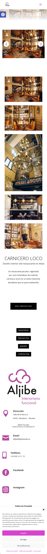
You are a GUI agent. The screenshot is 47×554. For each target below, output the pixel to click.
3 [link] (21, 55)
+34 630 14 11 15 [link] (18, 456)
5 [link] (25, 55)
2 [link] (19, 55)
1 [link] (17, 55)
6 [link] (27, 55)
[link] (3, 14)
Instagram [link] (19, 487)
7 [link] (29, 55)
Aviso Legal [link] (37, 551)
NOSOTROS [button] (23, 330)
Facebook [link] (18, 470)
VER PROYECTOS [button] (23, 306)
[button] (43, 509)
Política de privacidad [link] (26, 551)
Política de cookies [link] (12, 551)
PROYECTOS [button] (23, 338)
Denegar (23, 539)
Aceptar (23, 533)
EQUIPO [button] (23, 346)
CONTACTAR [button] (23, 354)
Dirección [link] (18, 411)
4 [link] (23, 55)
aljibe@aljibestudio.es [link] (21, 439)
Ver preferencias (23, 546)
